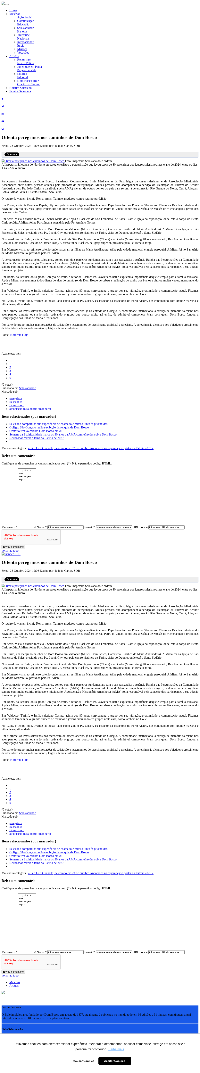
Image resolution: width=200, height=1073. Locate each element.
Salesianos (15, 401)
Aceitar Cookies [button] (114, 1060)
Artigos (14, 56)
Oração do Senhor (28, 84)
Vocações (23, 52)
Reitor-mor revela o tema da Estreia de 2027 (36, 438)
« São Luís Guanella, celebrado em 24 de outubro (59, 448)
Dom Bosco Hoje (28, 80)
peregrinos (15, 398)
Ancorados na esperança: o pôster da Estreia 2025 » (122, 448)
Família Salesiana (20, 91)
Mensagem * (9, 527)
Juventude (23, 35)
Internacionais (25, 42)
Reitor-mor (24, 59)
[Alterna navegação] (7, 4)
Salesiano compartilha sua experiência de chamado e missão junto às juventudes (58, 424)
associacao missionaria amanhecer (30, 408)
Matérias (14, 13)
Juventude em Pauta (29, 66)
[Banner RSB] (11, 554)
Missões (22, 49)
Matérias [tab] (14, 982)
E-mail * (89, 527)
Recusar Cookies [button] (83, 1060)
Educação (23, 24)
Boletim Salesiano (20, 87)
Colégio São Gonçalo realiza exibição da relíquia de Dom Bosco (49, 427)
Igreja (20, 45)
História (22, 31)
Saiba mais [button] (116, 1049)
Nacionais (23, 38)
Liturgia (22, 73)
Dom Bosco (16, 405)
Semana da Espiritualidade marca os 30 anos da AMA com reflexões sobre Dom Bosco (63, 434)
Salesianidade (25, 28)
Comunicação (25, 21)
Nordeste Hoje (19, 334)
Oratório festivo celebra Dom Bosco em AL (36, 431)
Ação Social (24, 17)
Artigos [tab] (14, 985)
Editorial (22, 77)
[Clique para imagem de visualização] (33, 161)
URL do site (140, 527)
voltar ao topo (10, 550)
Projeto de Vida (26, 70)
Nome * (42, 527)
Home (13, 10)
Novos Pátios (25, 63)
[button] (3, 992)
